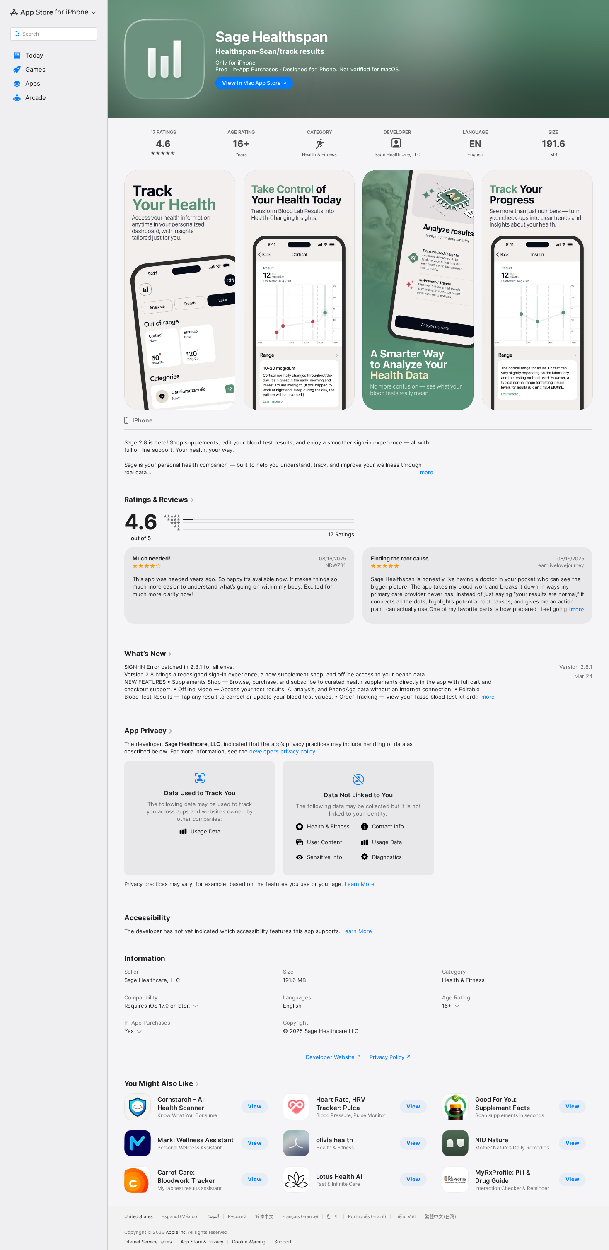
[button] (54, 55)
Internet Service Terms (148, 1242)
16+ (447, 1005)
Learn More (360, 884)
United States (138, 1216)
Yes (129, 1031)
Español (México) (180, 1216)
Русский (237, 1216)
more (426, 472)
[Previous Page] (116, 290)
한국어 (333, 1216)
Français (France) (300, 1216)
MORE (577, 609)
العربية (213, 1216)
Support (283, 1242)
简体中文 (264, 1216)
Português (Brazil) (367, 1216)
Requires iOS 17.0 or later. (157, 1005)
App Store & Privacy (202, 1242)
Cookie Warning (249, 1242)
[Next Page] (601, 290)
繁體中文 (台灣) (440, 1216)
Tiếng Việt (405, 1216)
